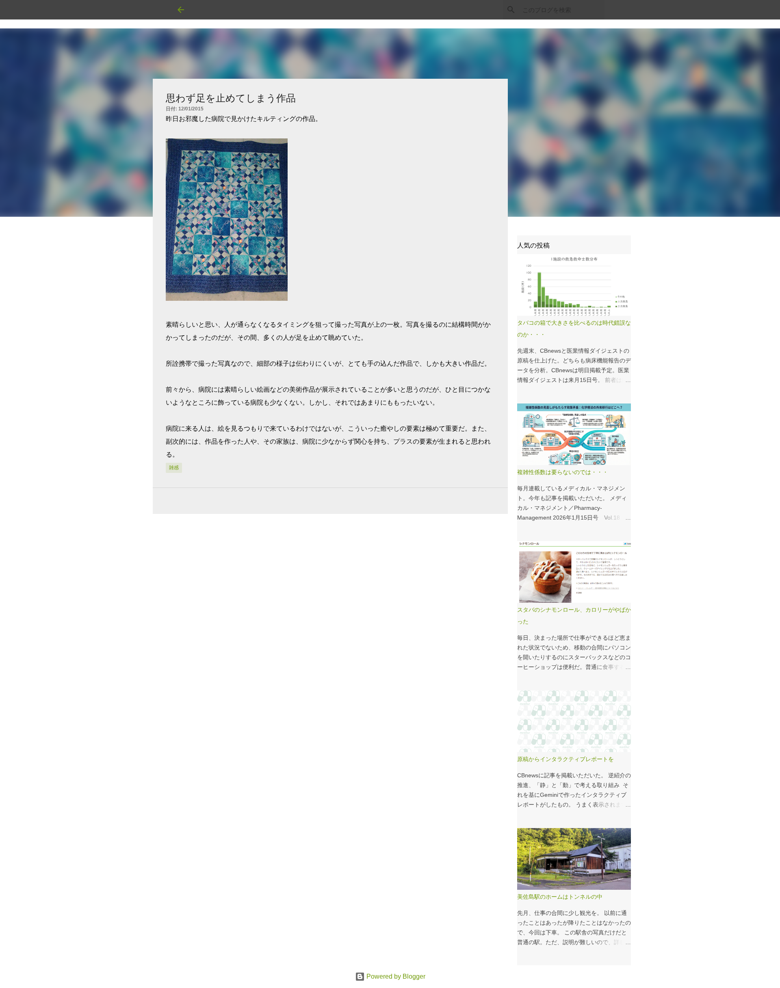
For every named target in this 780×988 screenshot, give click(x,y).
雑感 (174, 467)
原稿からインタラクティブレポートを (565, 759)
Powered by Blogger (395, 976)
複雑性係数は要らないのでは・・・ (562, 472)
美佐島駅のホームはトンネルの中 (559, 896)
